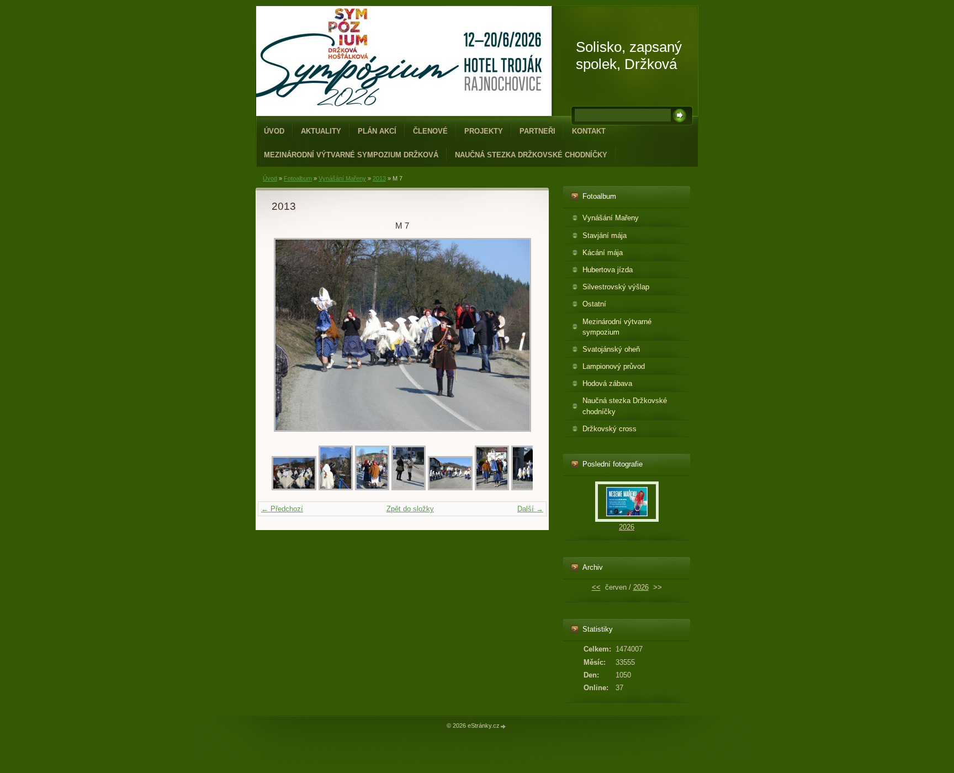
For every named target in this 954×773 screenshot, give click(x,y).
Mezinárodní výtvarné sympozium (616, 326)
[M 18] (492, 488)
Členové (430, 131)
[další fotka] (514, 335)
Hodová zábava (607, 383)
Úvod (274, 131)
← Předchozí (282, 509)
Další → (530, 509)
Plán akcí (377, 131)
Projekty (483, 131)
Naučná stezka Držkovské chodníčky (531, 155)
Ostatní (594, 304)
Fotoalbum (298, 178)
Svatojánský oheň (611, 349)
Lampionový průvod (613, 366)
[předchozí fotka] (289, 335)
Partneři (537, 131)
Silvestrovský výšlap (615, 287)
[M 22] (336, 488)
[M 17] (528, 488)
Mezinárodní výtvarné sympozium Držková (351, 155)
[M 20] (408, 488)
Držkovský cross (609, 429)
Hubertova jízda (607, 270)
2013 (379, 178)
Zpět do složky (410, 509)
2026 (626, 527)
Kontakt (589, 131)
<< (596, 587)
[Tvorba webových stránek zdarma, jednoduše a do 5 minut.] (503, 726)
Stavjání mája (604, 235)
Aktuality (321, 131)
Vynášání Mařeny (342, 178)
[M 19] (450, 488)
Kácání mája (602, 252)
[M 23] (294, 488)
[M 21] (372, 488)
